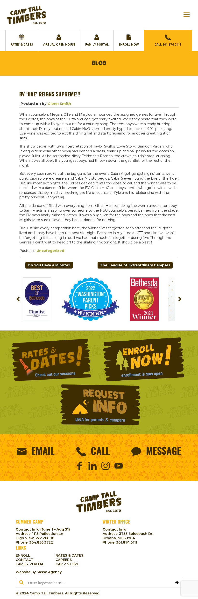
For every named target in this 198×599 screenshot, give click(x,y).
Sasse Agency (49, 572)
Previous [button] (18, 299)
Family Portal (30, 564)
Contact (24, 560)
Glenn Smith (59, 103)
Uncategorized (50, 251)
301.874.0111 (126, 542)
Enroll (23, 555)
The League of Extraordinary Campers (135, 265)
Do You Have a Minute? (49, 265)
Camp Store (67, 564)
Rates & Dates (69, 555)
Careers (64, 560)
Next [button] (179, 299)
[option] (37, 299)
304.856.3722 (41, 542)
